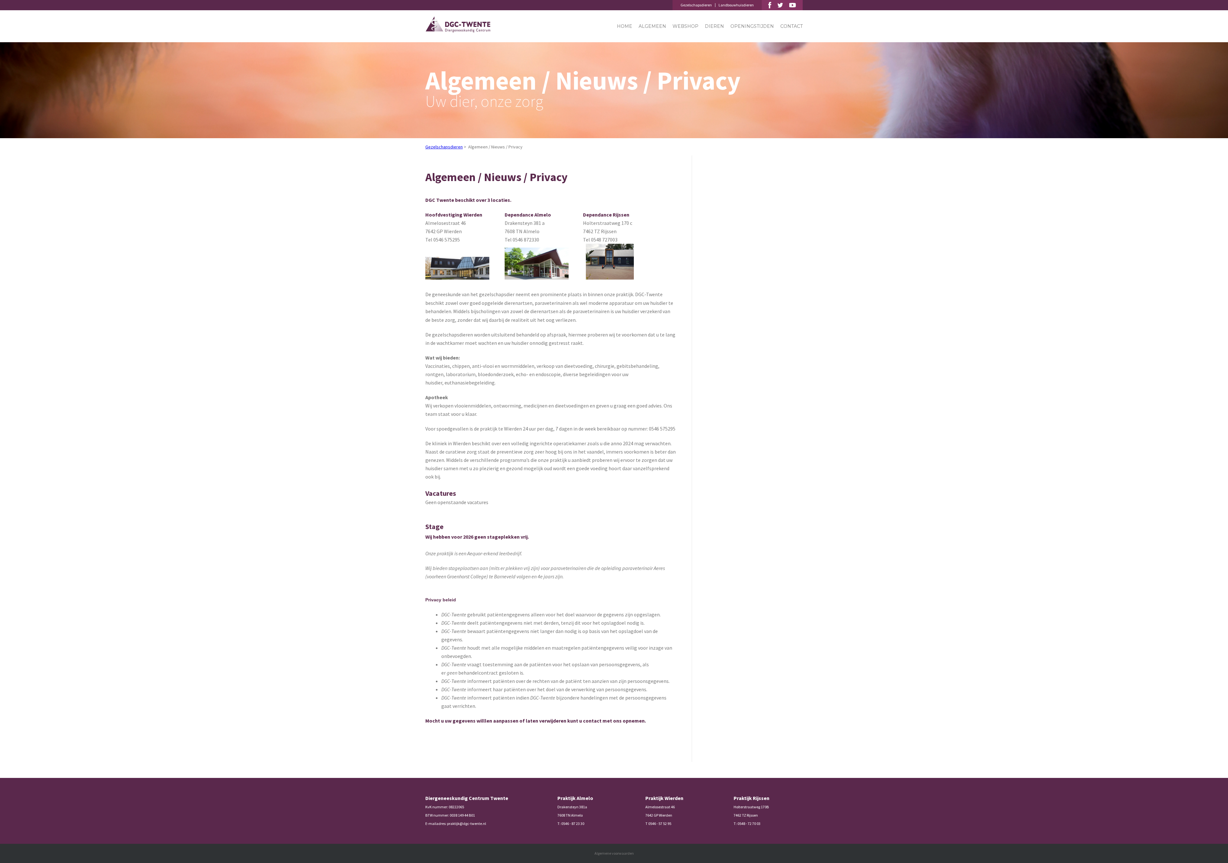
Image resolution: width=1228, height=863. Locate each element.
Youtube (792, 5)
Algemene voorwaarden (614, 853)
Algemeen (652, 26)
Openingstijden (752, 26)
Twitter (780, 5)
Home (624, 26)
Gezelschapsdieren (696, 5)
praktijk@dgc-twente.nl (466, 823)
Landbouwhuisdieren (736, 5)
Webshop (685, 26)
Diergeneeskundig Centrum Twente (458, 25)
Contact (791, 26)
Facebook (769, 5)
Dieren (714, 26)
